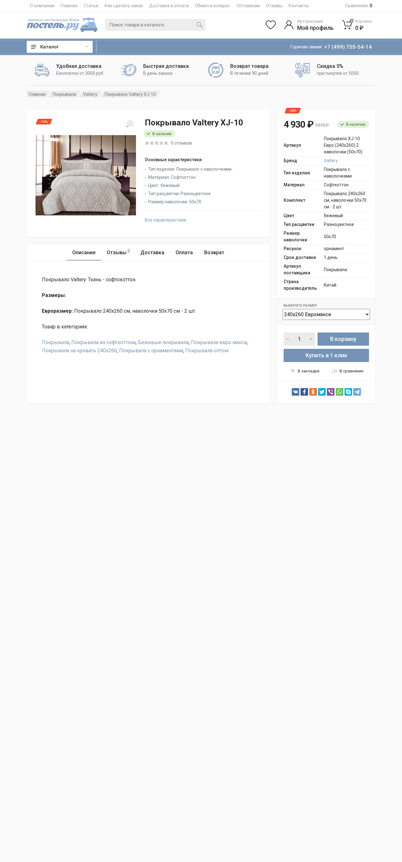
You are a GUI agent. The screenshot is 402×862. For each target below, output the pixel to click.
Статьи (91, 5)
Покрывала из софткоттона (103, 342)
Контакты (299, 5)
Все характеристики (165, 219)
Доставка (152, 252)
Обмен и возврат (212, 5)
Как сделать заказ (124, 5)
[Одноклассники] (313, 392)
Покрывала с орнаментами (151, 351)
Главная (69, 5)
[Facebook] (304, 392)
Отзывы (274, 5)
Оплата (184, 252)
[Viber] (330, 392)
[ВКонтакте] (295, 392)
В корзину (343, 339)
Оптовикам (248, 5)
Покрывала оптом (206, 351)
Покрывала (64, 94)
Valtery (90, 94)
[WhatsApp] (339, 392)
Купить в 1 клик (326, 355)
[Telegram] (357, 392)
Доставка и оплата (169, 5)
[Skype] (348, 392)
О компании (42, 5)
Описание (83, 252)
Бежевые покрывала (163, 342)
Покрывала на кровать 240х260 (79, 351)
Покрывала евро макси (219, 342)
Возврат (214, 252)
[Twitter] (322, 392)
